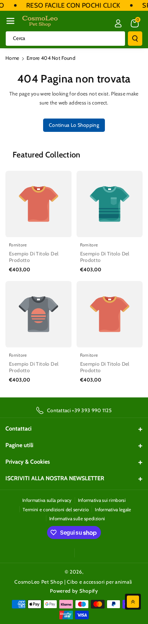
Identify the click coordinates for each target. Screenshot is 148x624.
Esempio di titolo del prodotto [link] (33, 256)
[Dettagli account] (118, 23)
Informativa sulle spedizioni (77, 518)
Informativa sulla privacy (47, 500)
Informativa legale (113, 509)
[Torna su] (133, 602)
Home (12, 58)
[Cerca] (135, 38)
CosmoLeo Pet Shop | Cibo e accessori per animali (73, 582)
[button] (10, 21)
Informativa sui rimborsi (102, 500)
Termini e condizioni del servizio (56, 509)
